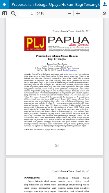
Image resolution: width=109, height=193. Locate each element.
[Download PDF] (104, 4)
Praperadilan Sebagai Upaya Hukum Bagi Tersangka (57, 4)
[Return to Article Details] (4, 4)
